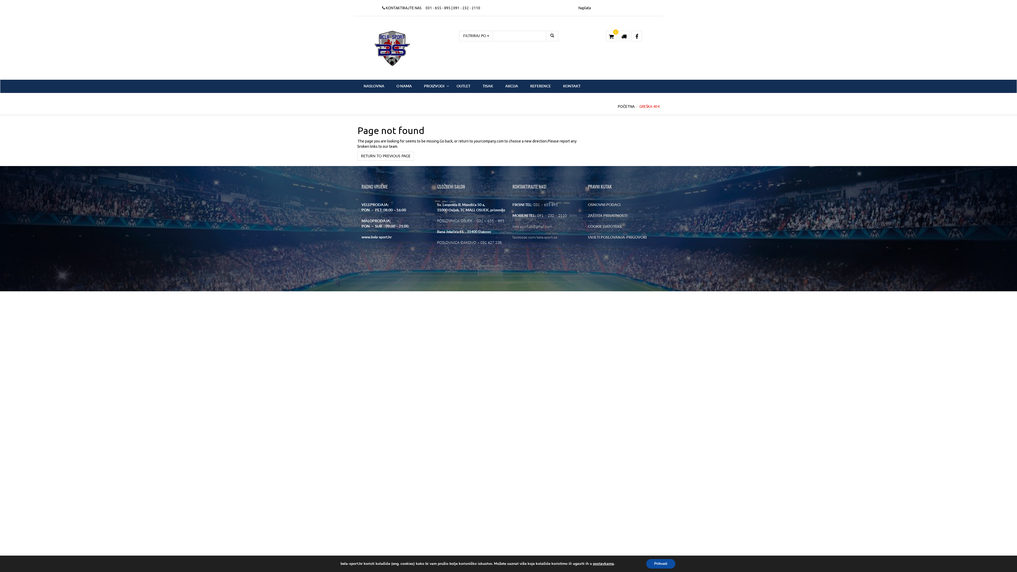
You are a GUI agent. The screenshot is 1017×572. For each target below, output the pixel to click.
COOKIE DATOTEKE (605, 227)
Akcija (511, 86)
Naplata (584, 8)
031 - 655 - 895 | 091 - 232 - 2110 (453, 8)
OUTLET (463, 86)
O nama (404, 86)
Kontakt (572, 86)
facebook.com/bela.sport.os (534, 237)
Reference (540, 86)
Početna (626, 106)
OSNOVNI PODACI (604, 205)
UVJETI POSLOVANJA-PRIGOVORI (617, 237)
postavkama (603, 563)
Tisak (488, 86)
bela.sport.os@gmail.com (532, 227)
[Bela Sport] (392, 48)
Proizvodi (434, 86)
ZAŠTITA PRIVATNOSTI (607, 216)
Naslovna (374, 86)
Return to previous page (386, 156)
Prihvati (660, 563)
